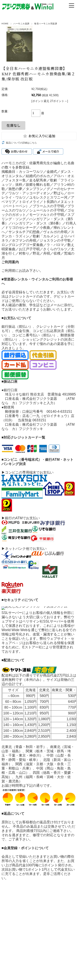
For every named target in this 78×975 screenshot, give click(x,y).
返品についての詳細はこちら (21, 142)
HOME (5, 23)
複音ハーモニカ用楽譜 (45, 23)
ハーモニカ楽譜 (21, 23)
